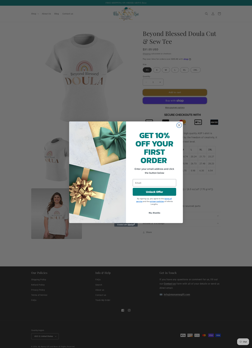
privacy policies (157, 201)
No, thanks (154, 212)
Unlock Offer (154, 192)
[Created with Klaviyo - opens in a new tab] (126, 225)
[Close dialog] (179, 125)
